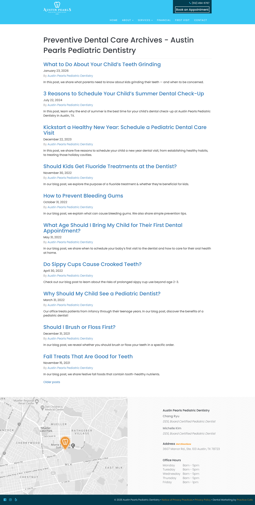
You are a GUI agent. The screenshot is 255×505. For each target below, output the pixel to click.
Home (113, 20)
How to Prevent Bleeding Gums (83, 195)
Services (144, 20)
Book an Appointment (192, 10)
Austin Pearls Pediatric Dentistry (70, 76)
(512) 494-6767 (200, 3)
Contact (200, 20)
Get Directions (183, 444)
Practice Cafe (245, 499)
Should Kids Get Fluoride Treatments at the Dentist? (110, 166)
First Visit (182, 20)
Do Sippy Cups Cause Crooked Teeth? (92, 264)
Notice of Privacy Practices (177, 499)
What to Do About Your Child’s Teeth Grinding (102, 64)
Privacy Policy (203, 499)
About (127, 20)
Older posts (51, 382)
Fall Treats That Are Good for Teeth (88, 356)
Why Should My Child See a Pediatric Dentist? (102, 293)
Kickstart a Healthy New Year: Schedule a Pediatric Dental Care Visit (125, 130)
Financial (164, 20)
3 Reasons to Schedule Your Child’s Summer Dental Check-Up (123, 93)
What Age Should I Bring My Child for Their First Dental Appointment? (112, 227)
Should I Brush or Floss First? (79, 327)
